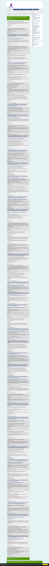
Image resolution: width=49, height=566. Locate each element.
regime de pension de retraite (15, 175)
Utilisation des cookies (26, 561)
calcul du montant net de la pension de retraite (17, 364)
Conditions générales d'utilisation (18, 561)
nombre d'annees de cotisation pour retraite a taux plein (20, 418)
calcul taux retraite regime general (35, 23)
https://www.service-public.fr (12, 33)
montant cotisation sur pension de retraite (13, 365)
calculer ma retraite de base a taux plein (36, 42)
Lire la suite (9, 32)
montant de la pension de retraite (15, 34)
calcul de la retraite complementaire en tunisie (22, 62)
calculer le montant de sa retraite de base (36, 22)
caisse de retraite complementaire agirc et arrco (36, 16)
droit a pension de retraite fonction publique (21, 515)
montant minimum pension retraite (19, 136)
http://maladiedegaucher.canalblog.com (13, 134)
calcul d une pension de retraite (12, 151)
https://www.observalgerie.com (12, 303)
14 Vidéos (12, 19)
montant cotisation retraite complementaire (35, 29)
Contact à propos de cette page (33, 561)
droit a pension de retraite (13, 305)
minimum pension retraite (14, 164)
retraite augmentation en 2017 (13, 115)
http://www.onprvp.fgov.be (12, 327)
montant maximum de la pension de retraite (17, 136)
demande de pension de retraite (15, 377)
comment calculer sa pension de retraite (23, 150)
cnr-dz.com (10, 363)
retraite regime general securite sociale (16, 447)
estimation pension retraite (24, 34)
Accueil (8, 561)
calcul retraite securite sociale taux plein (36, 40)
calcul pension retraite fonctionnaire (21, 282)
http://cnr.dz (10, 230)
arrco (16, 9)
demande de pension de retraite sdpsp (25, 353)
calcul (10, 9)
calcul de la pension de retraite (21, 151)
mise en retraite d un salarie (15, 502)
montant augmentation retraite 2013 (21, 115)
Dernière (17, 558)
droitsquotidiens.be (11, 195)
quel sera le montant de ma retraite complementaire (17, 341)
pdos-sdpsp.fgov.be (11, 458)
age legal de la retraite (12, 536)
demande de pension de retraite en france (17, 292)
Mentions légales (11, 561)
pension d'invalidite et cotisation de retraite (19, 255)
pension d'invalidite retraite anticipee (16, 403)
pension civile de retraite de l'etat (15, 535)
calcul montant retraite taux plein (36, 17)
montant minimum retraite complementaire (35, 30)
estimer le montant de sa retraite (12, 35)
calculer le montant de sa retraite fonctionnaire (36, 38)
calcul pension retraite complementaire (18, 63)
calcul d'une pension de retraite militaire (16, 514)
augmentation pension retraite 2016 (14, 480)
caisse (23, 9)
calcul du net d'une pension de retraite (19, 254)
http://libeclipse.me (11, 221)
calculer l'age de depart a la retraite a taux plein (14, 417)
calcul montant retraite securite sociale (36, 35)
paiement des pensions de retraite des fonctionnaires (18, 209)
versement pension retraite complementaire (17, 293)
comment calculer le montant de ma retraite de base (36, 18)
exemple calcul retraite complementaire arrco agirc (35, 25)
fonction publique (35, 9)
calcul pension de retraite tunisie (14, 62)
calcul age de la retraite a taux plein (36, 20)
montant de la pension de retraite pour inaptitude (15, 163)
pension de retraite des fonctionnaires (22, 35)
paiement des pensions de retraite (35, 45)
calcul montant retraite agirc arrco (36, 32)
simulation (29, 9)
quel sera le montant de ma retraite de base (35, 43)
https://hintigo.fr (10, 317)
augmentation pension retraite (15, 304)
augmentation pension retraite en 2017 (16, 479)
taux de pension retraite (16, 197)
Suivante (15, 558)
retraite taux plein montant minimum (16, 446)
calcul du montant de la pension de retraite (17, 103)
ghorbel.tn (10, 26)
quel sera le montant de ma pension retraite (18, 329)
